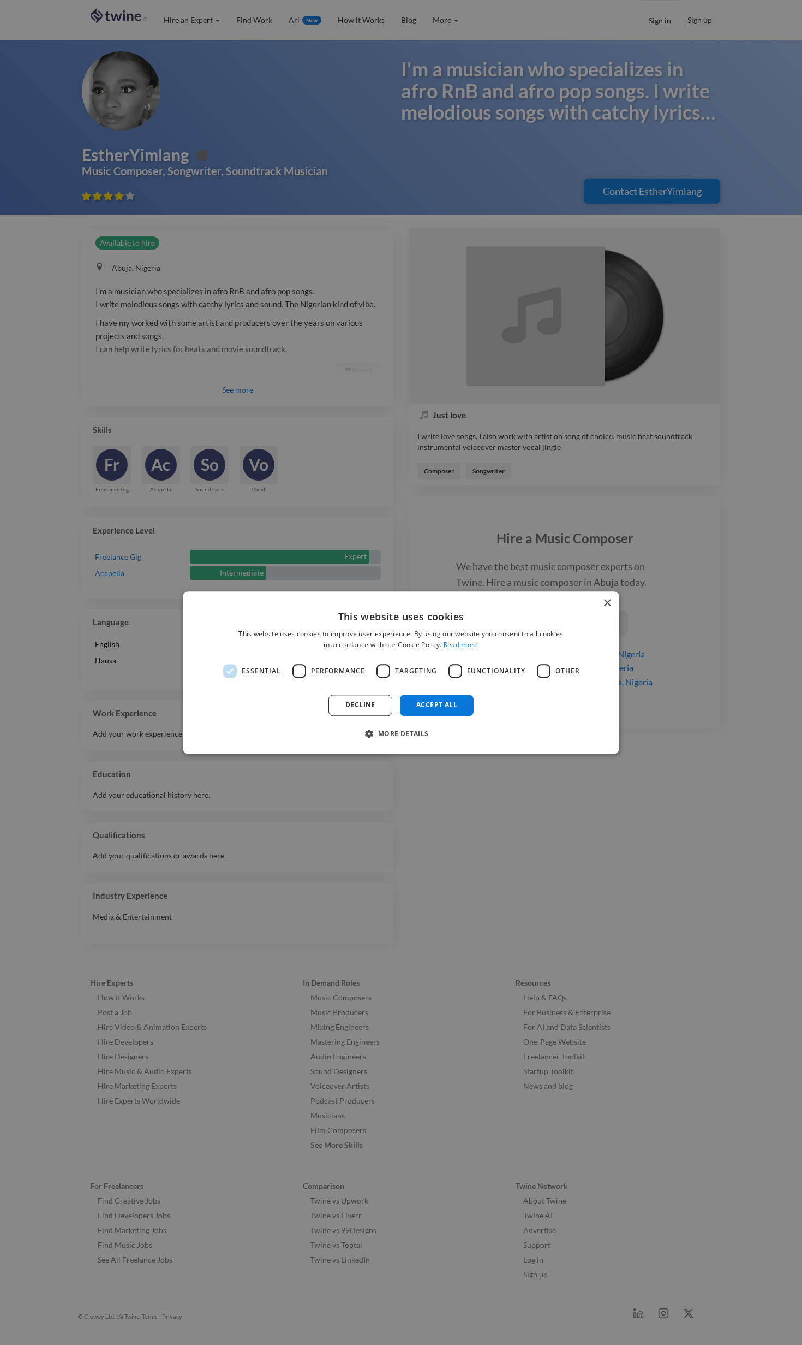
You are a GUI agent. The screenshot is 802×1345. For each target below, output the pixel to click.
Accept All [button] (436, 705)
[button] (400, 733)
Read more (461, 644)
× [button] (607, 603)
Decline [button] (360, 705)
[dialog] (401, 672)
